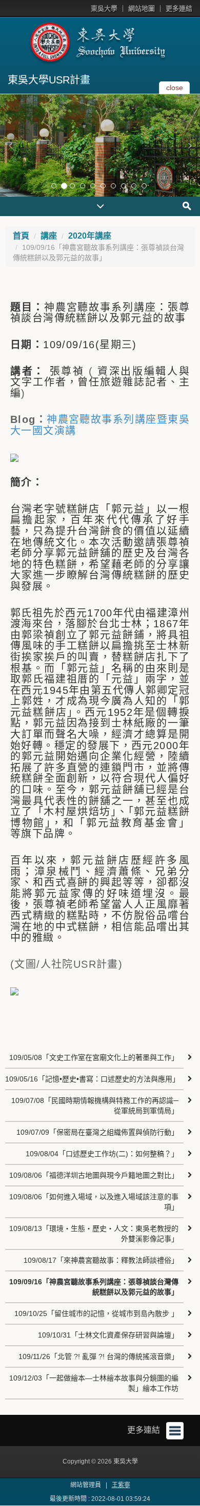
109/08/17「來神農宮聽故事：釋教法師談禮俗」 (101, 1260)
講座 (49, 235)
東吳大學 (104, 8)
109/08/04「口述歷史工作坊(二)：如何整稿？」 (102, 1154)
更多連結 (179, 8)
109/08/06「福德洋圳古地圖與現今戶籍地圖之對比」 (93, 1175)
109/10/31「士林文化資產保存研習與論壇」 (108, 1335)
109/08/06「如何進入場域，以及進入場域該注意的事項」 (93, 1202)
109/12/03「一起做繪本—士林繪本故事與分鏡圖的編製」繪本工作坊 (93, 1383)
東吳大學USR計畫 (49, 80)
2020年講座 (89, 235)
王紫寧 (121, 1485)
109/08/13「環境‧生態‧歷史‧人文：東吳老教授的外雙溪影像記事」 (93, 1233)
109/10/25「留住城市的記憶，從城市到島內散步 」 (96, 1313)
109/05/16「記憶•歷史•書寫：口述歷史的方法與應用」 (92, 1079)
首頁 (21, 235)
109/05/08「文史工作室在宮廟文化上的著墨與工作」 (93, 1057)
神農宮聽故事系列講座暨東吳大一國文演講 (100, 425)
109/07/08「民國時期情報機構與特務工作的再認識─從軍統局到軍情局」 (94, 1105)
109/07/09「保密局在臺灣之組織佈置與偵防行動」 (97, 1132)
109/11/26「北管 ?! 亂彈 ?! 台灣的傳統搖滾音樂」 (98, 1356)
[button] (10, 145)
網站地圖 (141, 8)
